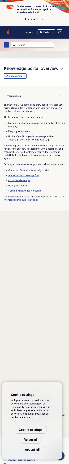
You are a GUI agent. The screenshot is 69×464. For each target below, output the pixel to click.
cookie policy (18, 417)
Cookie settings (31, 430)
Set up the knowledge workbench (25, 190)
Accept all (32, 450)
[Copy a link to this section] (62, 68)
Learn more (32, 19)
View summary (17, 76)
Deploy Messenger (17, 185)
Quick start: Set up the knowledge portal (28, 170)
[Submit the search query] (14, 45)
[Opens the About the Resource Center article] (59, 32)
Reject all (31, 440)
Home (6, 45)
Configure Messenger (19, 180)
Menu (28, 32)
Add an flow (23, 175)
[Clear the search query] (50, 45)
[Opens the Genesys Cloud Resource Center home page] (8, 32)
